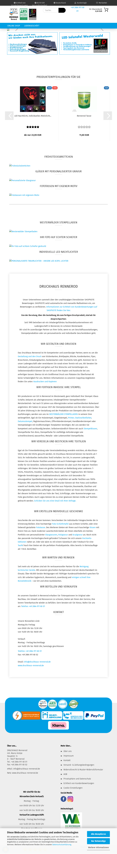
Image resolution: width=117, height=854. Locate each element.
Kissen (93, 527)
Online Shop (13, 26)
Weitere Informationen (98, 847)
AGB (65, 774)
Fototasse (40, 527)
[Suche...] (62, 10)
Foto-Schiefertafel (60, 524)
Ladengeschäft (31, 26)
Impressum (68, 756)
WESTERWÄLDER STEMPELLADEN (63, 414)
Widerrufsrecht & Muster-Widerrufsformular (83, 769)
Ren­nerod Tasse (84, 116)
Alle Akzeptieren (98, 834)
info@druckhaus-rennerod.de (37, 662)
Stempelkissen (90, 428)
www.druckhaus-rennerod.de (31, 665)
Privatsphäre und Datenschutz (77, 779)
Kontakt (66, 760)
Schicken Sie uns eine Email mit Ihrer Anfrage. (55, 501)
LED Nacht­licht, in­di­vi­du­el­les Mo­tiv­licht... (32, 116)
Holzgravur (63, 535)
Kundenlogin (81, 3)
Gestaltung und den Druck (29, 356)
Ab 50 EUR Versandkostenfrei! (39, 4)
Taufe (20, 545)
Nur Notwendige (98, 841)
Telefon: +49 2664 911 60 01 (33, 606)
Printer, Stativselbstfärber (79, 418)
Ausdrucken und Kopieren (45, 381)
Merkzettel (102, 3)
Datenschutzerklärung (61, 844)
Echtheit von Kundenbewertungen (19, 4)
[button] (9, 115)
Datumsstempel (25, 421)
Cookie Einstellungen (72, 788)
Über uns (67, 751)
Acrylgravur (77, 535)
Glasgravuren (51, 535)
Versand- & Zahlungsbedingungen (78, 765)
